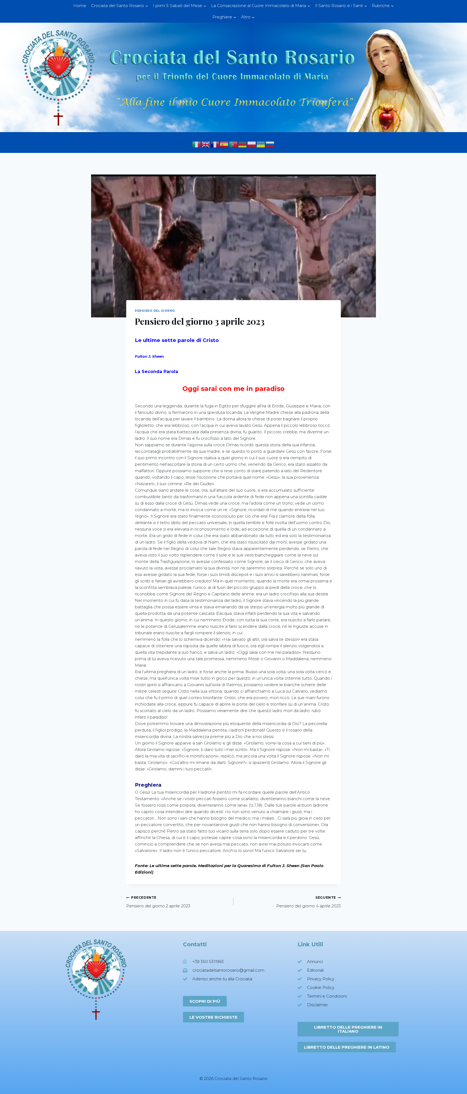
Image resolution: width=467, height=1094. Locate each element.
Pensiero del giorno (155, 311)
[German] (242, 144)
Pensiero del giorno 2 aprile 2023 (158, 901)
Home (79, 5)
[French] (215, 144)
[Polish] (251, 144)
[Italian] (196, 144)
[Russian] (270, 144)
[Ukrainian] (261, 144)
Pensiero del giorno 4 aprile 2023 (308, 901)
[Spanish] (224, 144)
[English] (206, 144)
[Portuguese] (233, 144)
